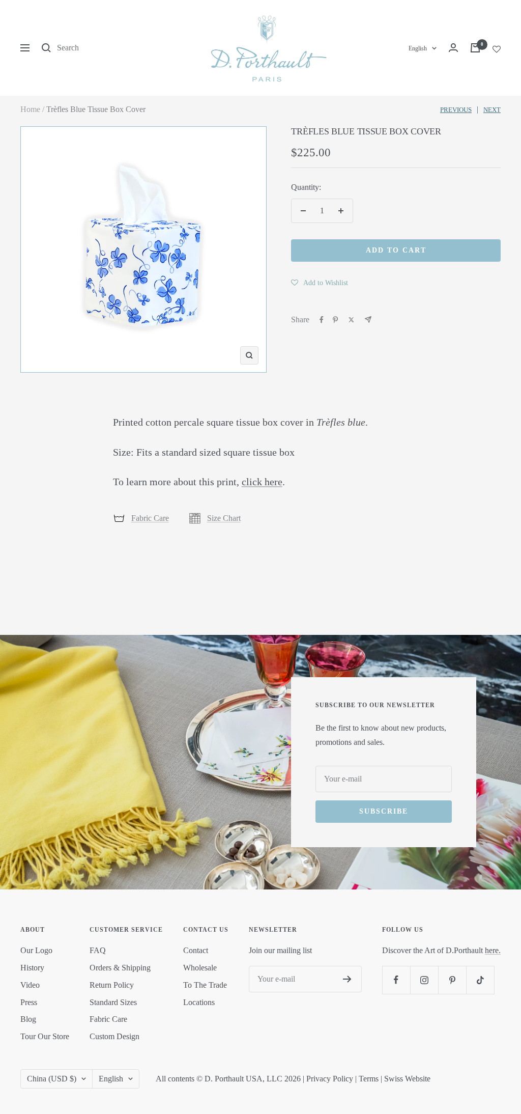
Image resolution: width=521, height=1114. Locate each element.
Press (28, 1002)
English (418, 48)
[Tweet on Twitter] (351, 319)
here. (493, 950)
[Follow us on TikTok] (480, 980)
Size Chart (224, 518)
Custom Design (114, 1036)
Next (492, 110)
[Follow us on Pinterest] (452, 980)
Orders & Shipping (120, 967)
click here (262, 481)
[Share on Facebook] (322, 319)
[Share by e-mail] (368, 319)
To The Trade (205, 985)
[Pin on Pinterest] (335, 319)
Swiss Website (407, 1078)
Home (30, 109)
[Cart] (475, 47)
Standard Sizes (113, 1002)
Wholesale (200, 967)
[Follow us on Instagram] (424, 980)
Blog (28, 1019)
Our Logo (36, 950)
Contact (195, 950)
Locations (199, 1002)
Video (30, 985)
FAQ (98, 950)
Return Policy (112, 985)
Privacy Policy (329, 1078)
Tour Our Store (44, 1036)
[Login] (453, 47)
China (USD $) (51, 1078)
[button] (319, 282)
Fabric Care (150, 518)
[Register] (347, 979)
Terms (369, 1078)
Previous (456, 110)
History (32, 967)
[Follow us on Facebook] (396, 980)
